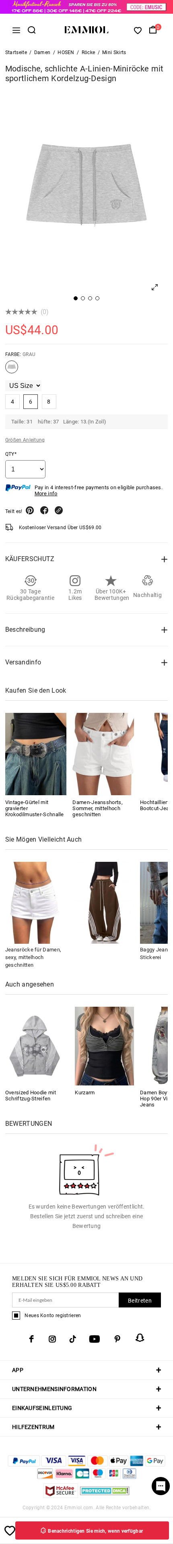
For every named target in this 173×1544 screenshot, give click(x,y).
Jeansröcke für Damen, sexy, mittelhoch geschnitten (33, 957)
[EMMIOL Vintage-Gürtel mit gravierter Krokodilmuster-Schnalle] (36, 754)
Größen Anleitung (25, 440)
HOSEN (66, 52)
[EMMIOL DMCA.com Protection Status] (105, 1496)
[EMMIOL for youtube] (94, 1339)
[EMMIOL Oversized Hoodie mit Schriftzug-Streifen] (34, 1046)
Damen (42, 52)
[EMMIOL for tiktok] (73, 1339)
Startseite (16, 52)
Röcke (88, 52)
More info (46, 493)
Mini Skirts (114, 52)
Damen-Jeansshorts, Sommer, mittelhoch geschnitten (97, 808)
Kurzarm (85, 1092)
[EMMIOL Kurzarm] (104, 1046)
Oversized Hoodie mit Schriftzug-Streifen (30, 1095)
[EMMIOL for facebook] (31, 1339)
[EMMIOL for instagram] (52, 1339)
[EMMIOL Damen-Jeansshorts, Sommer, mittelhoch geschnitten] (103, 754)
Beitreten (140, 1300)
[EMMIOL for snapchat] (140, 1338)
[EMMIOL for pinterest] (117, 1339)
